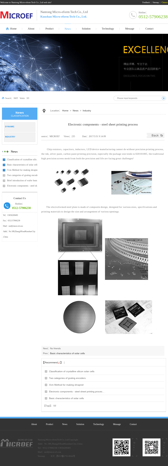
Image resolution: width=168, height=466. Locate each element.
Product (49, 424)
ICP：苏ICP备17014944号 (63, 456)
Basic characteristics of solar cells (22, 165)
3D (27, 98)
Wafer (22, 98)
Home (13, 28)
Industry (10, 137)
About (34, 424)
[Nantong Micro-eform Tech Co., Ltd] (18, 15)
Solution (80, 424)
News (14, 151)
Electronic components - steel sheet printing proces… (23, 186)
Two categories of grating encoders (23, 175)
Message (117, 424)
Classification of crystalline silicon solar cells (23, 159)
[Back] (155, 137)
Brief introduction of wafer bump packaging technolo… (23, 180)
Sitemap (156, 2)
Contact (133, 424)
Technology (98, 424)
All (54, 405)
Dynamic (9, 126)
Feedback (146, 2)
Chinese (164, 2)
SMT (16, 98)
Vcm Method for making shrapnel (23, 170)
